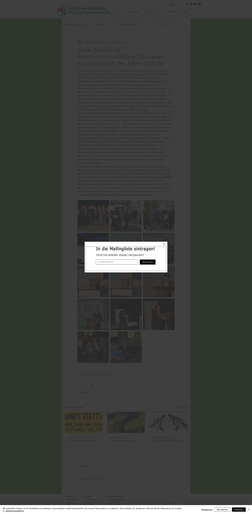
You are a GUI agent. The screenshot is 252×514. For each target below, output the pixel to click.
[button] (164, 244)
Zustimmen (238, 509)
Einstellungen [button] (206, 509)
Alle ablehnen (222, 509)
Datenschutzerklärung (15, 510)
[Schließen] (248, 509)
